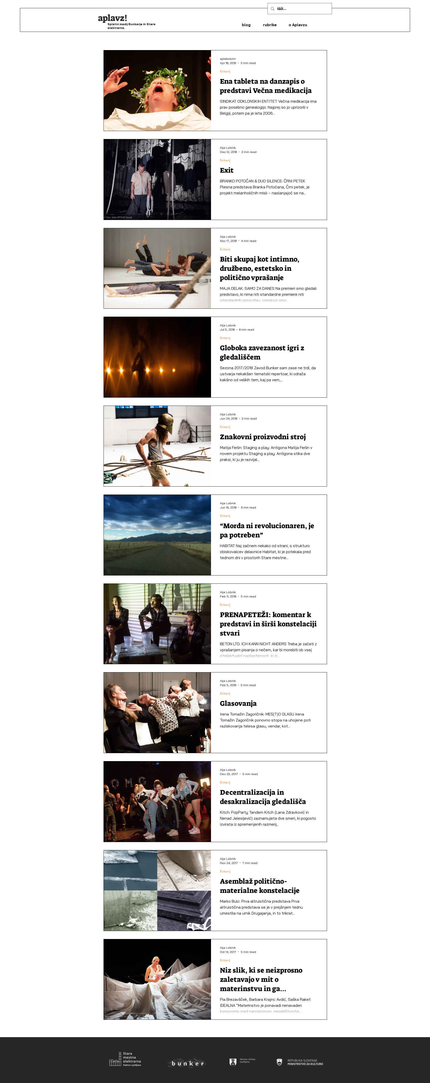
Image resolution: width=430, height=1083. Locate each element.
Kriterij (225, 71)
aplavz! (112, 18)
